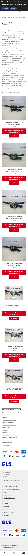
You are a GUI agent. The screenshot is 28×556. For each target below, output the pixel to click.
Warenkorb (22, 552)
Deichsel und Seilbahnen (9, 420)
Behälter (5, 417)
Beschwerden (7, 495)
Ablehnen (13, 8)
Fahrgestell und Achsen (9, 425)
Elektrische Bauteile (8, 422)
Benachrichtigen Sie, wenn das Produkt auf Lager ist (14, 131)
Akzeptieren (5, 8)
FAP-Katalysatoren (8, 427)
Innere (5, 430)
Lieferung (6, 506)
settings (18, 5)
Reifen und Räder (7, 442)
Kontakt (6, 503)
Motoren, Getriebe (8, 440)
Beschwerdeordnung (9, 498)
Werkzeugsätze (7, 445)
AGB (5, 492)
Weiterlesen (14, 136)
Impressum (6, 501)
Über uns (6, 509)
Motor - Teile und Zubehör (10, 437)
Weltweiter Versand (9, 512)
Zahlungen (6, 515)
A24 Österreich (7, 545)
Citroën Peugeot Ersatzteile (11, 486)
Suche (14, 553)
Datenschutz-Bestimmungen (11, 489)
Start (4, 17)
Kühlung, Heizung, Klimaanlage (11, 435)
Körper (5, 432)
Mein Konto (4, 553)
